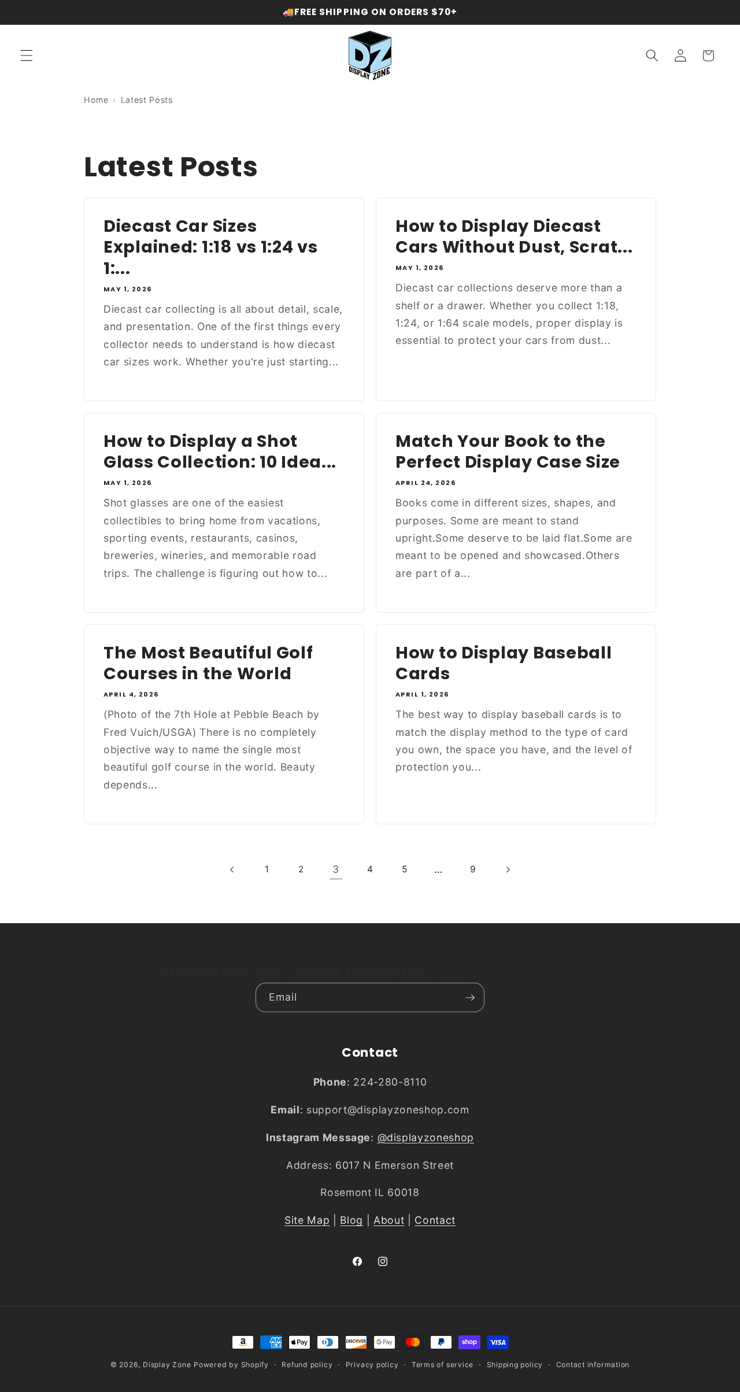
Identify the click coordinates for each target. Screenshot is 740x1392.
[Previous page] (232, 869)
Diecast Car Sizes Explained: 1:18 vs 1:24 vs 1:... (210, 247)
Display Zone (167, 1364)
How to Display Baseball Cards (503, 663)
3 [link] (335, 869)
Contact (435, 1221)
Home (96, 100)
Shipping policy (515, 1364)
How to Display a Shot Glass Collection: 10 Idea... (219, 452)
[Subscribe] (470, 998)
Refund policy (307, 1364)
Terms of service (442, 1364)
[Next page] (507, 869)
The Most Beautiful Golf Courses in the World (208, 663)
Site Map (307, 1221)
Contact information (593, 1364)
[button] (26, 55)
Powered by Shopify (231, 1364)
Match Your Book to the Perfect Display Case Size (507, 452)
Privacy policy (372, 1364)
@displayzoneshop (426, 1137)
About (388, 1221)
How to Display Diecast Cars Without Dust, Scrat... (513, 236)
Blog (351, 1221)
